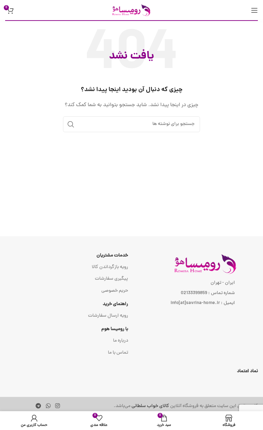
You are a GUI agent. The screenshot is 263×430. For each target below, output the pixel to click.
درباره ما (120, 340)
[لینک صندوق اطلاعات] (185, 406)
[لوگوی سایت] (131, 10)
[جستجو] (71, 124)
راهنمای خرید (115, 304)
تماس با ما (118, 352)
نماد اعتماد (247, 371)
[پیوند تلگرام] (38, 406)
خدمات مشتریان (112, 255)
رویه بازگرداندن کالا (110, 267)
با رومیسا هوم (114, 329)
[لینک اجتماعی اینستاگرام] (57, 406)
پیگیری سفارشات (111, 278)
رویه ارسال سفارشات (108, 315)
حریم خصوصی (114, 290)
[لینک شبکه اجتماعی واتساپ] (48, 406)
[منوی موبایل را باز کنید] (254, 10)
